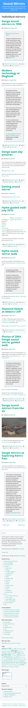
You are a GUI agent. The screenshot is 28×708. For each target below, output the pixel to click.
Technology (7, 634)
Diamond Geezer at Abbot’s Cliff (12, 310)
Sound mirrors (21, 330)
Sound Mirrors (14, 4)
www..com (7, 672)
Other (5, 594)
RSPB (19, 661)
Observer (21, 659)
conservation (8, 651)
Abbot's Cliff (6, 648)
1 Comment (19, 181)
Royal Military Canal (10, 599)
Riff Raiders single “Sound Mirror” (12, 610)
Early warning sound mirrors (10, 561)
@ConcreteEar (20, 549)
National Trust (22, 657)
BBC (15, 649)
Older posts (5, 525)
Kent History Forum (14, 197)
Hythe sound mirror (17, 263)
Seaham (8, 587)
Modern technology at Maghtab (11, 73)
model (14, 657)
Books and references (9, 624)
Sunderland (8, 590)
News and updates (8, 563)
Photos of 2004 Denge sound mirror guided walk (11, 341)
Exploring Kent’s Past (15, 513)
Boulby (7, 570)
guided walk (8, 181)
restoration (15, 661)
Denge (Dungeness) (10, 571)
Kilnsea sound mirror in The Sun (11, 613)
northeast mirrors (12, 659)
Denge (4, 65)
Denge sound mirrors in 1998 (11, 22)
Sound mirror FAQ (8, 564)
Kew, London (9, 597)
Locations (6, 566)
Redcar (7, 583)
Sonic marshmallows (11, 601)
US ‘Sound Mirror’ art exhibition (11, 616)
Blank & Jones (20, 649)
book (24, 649)
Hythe (6, 246)
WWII (10, 666)
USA (18, 664)
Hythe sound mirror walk (10, 252)
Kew (3, 657)
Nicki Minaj (4, 659)
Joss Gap (8, 580)
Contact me (5, 552)
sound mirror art (11, 663)
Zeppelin (17, 666)
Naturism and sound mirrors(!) (11, 615)
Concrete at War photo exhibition (12, 611)
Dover (19, 651)
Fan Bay (17, 653)
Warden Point (9, 592)
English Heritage (10, 653)
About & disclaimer (8, 602)
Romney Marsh (9, 585)
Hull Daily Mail (14, 655)
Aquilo (12, 648)
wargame (7, 666)
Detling (7, 202)
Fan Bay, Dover (9, 573)
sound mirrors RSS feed (15, 643)
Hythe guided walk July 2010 (14, 209)
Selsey (7, 589)
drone (21, 651)
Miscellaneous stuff (8, 630)
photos (7, 65)
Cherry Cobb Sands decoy (12, 595)
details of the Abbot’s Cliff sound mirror (15, 326)
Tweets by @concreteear (7, 637)
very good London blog (8, 321)
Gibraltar (22, 653)
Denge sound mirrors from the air (13, 408)
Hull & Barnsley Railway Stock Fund (12, 693)
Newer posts (22, 525)
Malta (10, 657)
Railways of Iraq (8, 696)
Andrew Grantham (8, 691)
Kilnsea (7, 582)
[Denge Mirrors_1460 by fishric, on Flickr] (8, 171)
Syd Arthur (4, 664)
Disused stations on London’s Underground (13, 394)
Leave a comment (15, 65)
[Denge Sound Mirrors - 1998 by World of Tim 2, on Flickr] (14, 35)
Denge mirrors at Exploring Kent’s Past (13, 455)
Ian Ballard (5, 440)
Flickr (11, 240)
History (9, 201)
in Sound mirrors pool (8, 676)
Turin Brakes (14, 664)
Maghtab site (8, 85)
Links (17, 64)
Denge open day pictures (12, 153)
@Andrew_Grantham (20, 556)
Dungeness (4, 653)
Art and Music (7, 622)
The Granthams (14, 705)
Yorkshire (13, 666)
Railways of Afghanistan (9, 695)
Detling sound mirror (11, 188)
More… (12, 57)
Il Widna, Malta (9, 578)
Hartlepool (8, 575)
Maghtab (4, 147)
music (17, 657)
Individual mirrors (11, 64)
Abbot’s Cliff (8, 568)
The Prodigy (9, 664)
